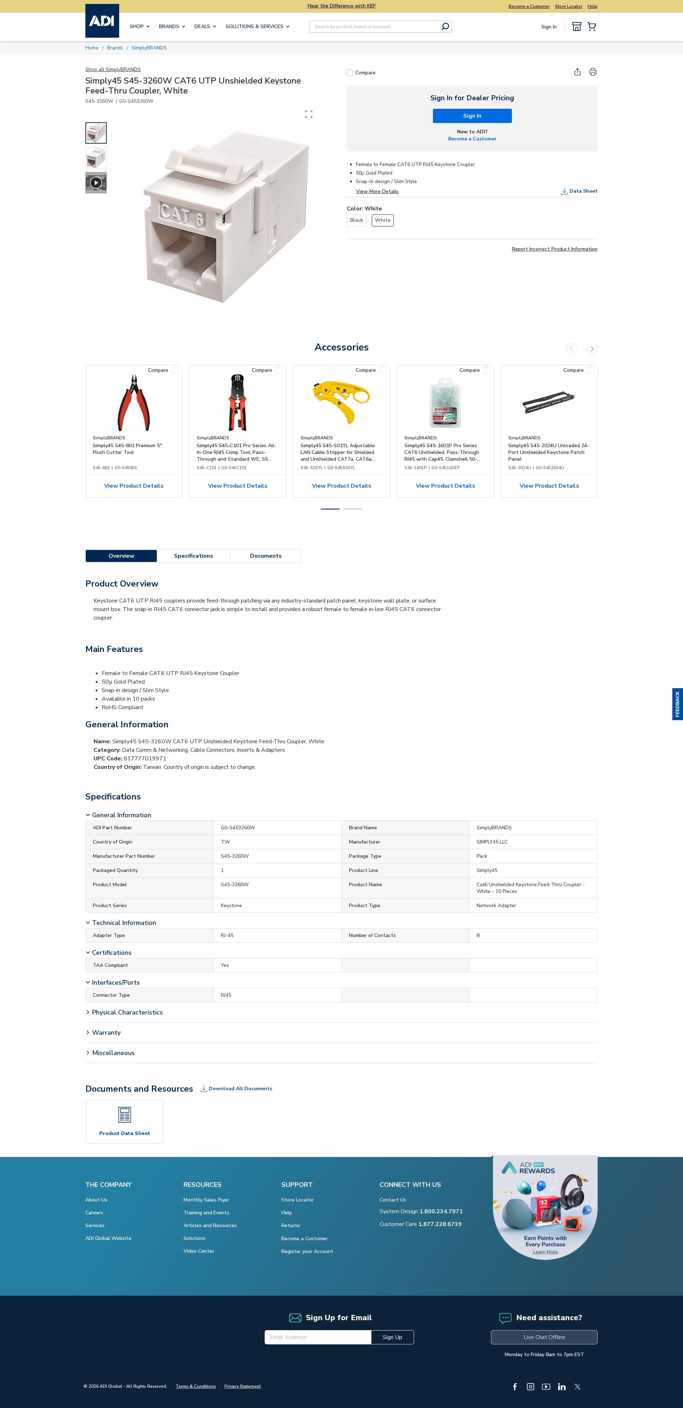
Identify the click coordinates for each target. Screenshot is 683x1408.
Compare (365, 72)
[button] (677, 704)
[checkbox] (350, 73)
